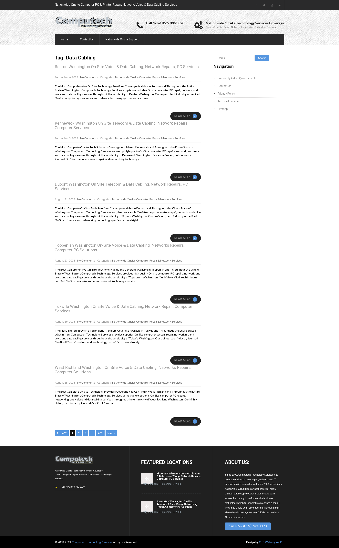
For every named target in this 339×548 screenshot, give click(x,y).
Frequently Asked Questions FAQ (238, 78)
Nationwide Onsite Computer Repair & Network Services (150, 77)
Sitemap (223, 108)
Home (64, 39)
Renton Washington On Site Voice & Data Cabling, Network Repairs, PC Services (127, 66)
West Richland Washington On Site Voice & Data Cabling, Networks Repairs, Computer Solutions (123, 369)
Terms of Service (228, 101)
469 (100, 433)
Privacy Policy (226, 93)
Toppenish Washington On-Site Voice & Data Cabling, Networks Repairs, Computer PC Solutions (120, 247)
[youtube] (272, 5)
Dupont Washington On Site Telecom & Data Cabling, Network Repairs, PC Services (121, 186)
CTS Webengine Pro (271, 542)
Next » (111, 433)
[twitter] (264, 5)
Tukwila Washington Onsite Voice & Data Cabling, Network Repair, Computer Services (123, 308)
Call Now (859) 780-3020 (248, 526)
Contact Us (87, 39)
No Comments (89, 77)
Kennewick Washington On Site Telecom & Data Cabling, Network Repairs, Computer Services (121, 125)
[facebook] (256, 5)
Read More (185, 116)
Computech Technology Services (92, 542)
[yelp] (280, 5)
